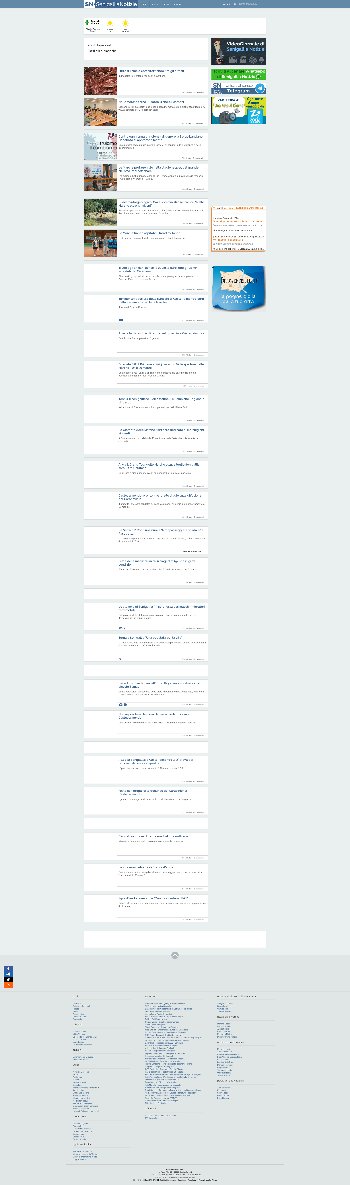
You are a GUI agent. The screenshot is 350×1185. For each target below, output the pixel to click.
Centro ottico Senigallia (155, 1024)
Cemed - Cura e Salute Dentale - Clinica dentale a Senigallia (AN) (173, 1037)
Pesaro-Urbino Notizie (227, 1037)
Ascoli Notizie (223, 1029)
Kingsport (221, 1090)
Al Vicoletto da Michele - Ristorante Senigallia (164, 1059)
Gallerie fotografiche (82, 1129)
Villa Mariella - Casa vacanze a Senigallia (163, 1085)
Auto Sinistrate (223, 1088)
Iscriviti (76, 1080)
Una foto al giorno (80, 1123)
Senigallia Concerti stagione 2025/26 (161, 1098)
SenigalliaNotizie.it (225, 1003)
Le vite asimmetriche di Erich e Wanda (145, 867)
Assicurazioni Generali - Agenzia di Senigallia (164, 1017)
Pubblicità (192, 1180)
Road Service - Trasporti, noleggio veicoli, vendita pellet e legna (173, 1090)
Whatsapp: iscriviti (81, 1093)
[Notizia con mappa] (124, 628)
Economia (77, 1019)
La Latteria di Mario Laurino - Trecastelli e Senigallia (167, 1095)
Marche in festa (224, 1049)
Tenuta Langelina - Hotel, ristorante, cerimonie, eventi (168, 1064)
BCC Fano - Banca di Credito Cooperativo (163, 1035)
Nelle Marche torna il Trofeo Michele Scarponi (151, 102)
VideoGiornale (79, 1034)
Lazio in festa (223, 1060)
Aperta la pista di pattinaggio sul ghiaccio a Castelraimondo (161, 333)
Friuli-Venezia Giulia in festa (229, 1057)
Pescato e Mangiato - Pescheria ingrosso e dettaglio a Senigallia (173, 1074)
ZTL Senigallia (151, 1118)
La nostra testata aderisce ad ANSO (161, 1115)
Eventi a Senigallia (81, 1109)
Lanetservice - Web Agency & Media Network (165, 1003)
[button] (226, 4)
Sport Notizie (223, 1093)
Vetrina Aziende (79, 1031)
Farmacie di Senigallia (82, 1103)
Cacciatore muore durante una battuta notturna (153, 836)
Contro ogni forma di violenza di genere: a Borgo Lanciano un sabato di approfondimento (160, 138)
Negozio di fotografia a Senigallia (159, 1066)
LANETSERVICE (152, 1180)
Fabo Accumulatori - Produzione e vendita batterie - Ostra (170, 1077)
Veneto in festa (223, 1075)
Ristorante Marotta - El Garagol (159, 1056)
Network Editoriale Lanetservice (87, 1111)
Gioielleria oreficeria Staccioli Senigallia (162, 1101)
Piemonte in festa (224, 1065)
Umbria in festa (224, 1073)
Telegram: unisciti (80, 1095)
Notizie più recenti (81, 1072)
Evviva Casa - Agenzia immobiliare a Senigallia (165, 1032)
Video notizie (78, 1137)
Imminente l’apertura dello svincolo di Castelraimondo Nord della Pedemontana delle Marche (161, 300)
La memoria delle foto (82, 1045)
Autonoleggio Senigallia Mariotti (158, 1014)
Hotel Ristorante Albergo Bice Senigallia (162, 1087)
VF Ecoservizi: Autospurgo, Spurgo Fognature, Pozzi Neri (170, 1093)
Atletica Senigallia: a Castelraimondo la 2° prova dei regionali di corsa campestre (155, 761)
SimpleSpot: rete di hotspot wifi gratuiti (161, 1027)
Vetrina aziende (79, 1082)
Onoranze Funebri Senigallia (85, 1106)
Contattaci (77, 1085)
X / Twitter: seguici (81, 1101)
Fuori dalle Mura (80, 1017)
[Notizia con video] (121, 320)
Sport (75, 1011)
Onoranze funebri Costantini (157, 1011)
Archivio (76, 1074)
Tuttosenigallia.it (224, 1011)
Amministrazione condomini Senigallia (161, 1046)
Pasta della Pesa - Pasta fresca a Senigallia (164, 1072)
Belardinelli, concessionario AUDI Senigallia (164, 1043)
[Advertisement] (238, 150)
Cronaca (77, 1003)
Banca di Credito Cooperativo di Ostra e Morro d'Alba (168, 1009)
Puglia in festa (223, 1067)
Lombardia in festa (225, 1062)
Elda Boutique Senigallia (155, 1103)
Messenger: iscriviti (81, 1098)
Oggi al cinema (79, 1159)
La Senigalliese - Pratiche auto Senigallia (162, 1061)
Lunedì (125, 30)
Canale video (78, 1134)
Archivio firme (79, 1090)
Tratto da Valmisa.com (191, 552)
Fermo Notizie (223, 1031)
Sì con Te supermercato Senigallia (160, 1051)
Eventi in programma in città (85, 1157)
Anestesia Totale (80, 1060)
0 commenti (199, 92)
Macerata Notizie (224, 1034)
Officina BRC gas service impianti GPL (162, 1080)
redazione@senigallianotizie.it (86, 1088)
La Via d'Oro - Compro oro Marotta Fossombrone (167, 1040)
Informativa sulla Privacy (207, 1180)
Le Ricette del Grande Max (85, 1037)
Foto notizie (78, 1126)
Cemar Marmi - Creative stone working (162, 1022)
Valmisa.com (222, 1009)
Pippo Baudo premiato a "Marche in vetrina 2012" (153, 898)
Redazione (77, 1077)
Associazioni (78, 1014)
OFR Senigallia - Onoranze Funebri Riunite (164, 1069)
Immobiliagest (223, 1098)
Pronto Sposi (223, 1095)
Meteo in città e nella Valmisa (85, 1154)
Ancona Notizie (224, 1026)
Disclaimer (182, 1180)
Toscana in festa (224, 1070)
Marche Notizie (224, 1024)
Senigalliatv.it (222, 1006)
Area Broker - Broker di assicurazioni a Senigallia (166, 1030)
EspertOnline (78, 1042)
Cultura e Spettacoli (81, 1006)
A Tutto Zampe (79, 1039)
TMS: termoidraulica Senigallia (158, 1006)
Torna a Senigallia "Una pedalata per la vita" (150, 637)
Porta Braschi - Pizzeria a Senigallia (160, 1082)
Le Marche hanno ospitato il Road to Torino (149, 233)
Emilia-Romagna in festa (228, 1054)
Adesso (110, 30)
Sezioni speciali (79, 1139)
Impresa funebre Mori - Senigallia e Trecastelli (165, 1053)
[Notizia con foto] (120, 628)
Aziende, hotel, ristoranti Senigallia (160, 1048)
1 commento (199, 224)
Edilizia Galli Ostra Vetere (156, 1019)
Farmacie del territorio (82, 1151)
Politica (76, 1009)
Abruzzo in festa (224, 1052)
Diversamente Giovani (83, 1057)
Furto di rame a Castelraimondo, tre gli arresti (151, 71)
